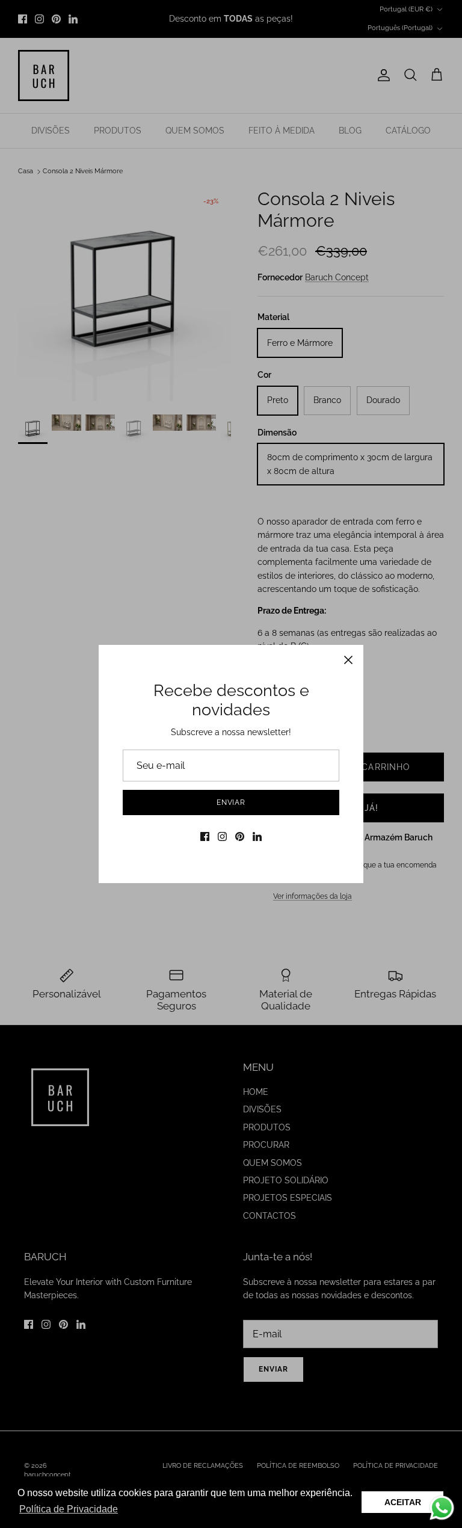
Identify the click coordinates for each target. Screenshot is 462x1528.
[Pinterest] (239, 836)
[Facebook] (204, 836)
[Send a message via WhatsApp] (442, 1508)
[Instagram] (222, 836)
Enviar (231, 802)
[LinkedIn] (257, 836)
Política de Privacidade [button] (68, 1509)
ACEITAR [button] (402, 1502)
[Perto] (348, 660)
